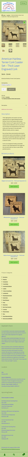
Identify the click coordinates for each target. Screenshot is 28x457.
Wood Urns (5, 304)
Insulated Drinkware (7, 286)
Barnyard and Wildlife (7, 318)
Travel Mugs (5, 284)
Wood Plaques (6, 300)
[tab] (14, 105)
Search (14, 454)
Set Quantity (4, 83)
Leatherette (5, 293)
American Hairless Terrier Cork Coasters (11, 98)
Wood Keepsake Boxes (7, 316)
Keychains (5, 277)
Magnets (5, 279)
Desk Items (5, 297)
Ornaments (5, 281)
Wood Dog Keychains (7, 295)
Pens (4, 302)
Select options (14, 186)
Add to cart (11, 89)
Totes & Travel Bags (7, 291)
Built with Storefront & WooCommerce (11, 449)
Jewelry (4, 288)
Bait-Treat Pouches (7, 307)
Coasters (8, 15)
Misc (4, 314)
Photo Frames (6, 311)
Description (4, 105)
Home (4, 15)
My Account (4, 454)
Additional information (7, 109)
